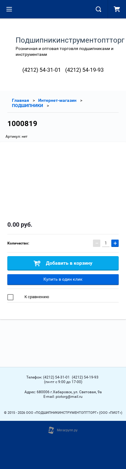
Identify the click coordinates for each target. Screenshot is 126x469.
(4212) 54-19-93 (84, 70)
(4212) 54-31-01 (41, 70)
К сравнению (36, 296)
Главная (20, 100)
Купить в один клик (63, 279)
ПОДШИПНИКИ (27, 105)
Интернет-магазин (57, 100)
